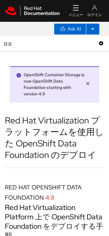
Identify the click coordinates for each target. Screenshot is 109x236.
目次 (8, 44)
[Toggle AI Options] (92, 29)
